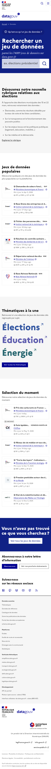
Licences (5, 754)
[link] (15, 364)
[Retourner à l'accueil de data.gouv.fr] (11, 15)
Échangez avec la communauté (12, 645)
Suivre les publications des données (14, 616)
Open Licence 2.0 (18, 766)
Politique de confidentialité (34, 754)
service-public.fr (40, 747)
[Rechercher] (44, 63)
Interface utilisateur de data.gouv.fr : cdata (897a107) (20, 698)
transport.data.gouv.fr (9, 666)
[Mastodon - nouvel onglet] (10, 590)
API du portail (6, 691)
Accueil (4, 24)
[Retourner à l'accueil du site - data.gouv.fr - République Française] (26, 712)
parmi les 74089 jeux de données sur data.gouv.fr (23, 55)
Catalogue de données (9, 612)
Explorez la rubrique (11, 140)
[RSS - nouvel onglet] (36, 590)
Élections (21, 326)
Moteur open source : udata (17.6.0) (14, 695)
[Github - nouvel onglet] (30, 590)
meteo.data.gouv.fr (8, 662)
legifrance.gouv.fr (23, 742)
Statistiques (6, 649)
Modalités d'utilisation (16, 754)
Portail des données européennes (13, 620)
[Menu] (48, 3)
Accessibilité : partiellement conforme (27, 758)
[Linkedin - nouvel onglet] (3, 590)
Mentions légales (7, 758)
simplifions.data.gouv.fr (10, 658)
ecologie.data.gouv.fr (9, 670)
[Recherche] (42, 3)
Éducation (23, 339)
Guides (4, 633)
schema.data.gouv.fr (9, 624)
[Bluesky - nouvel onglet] (16, 590)
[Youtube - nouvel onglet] (23, 590)
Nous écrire (6, 641)
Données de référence (9, 609)
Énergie (17, 352)
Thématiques (6, 605)
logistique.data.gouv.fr (9, 681)
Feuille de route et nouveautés (12, 637)
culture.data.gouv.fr (8, 677)
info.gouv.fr (39, 742)
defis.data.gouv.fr (8, 674)
